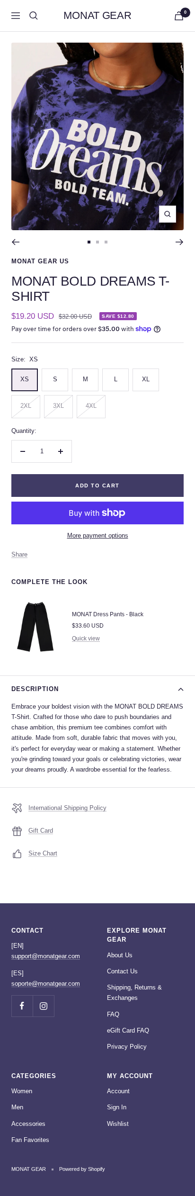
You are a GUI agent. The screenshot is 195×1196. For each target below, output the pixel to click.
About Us (120, 955)
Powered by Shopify (82, 1169)
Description (35, 688)
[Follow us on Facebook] (22, 1005)
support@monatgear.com (45, 956)
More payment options (97, 535)
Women (21, 1091)
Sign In (116, 1107)
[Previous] (15, 242)
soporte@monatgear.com (45, 983)
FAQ (113, 1014)
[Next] (180, 242)
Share (19, 554)
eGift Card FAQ (128, 1030)
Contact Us (122, 971)
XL (146, 379)
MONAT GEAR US (40, 261)
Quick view (86, 638)
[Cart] (179, 15)
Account (118, 1091)
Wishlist (118, 1123)
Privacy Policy (127, 1046)
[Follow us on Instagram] (43, 1005)
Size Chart (42, 853)
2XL (25, 405)
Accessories (28, 1123)
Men (17, 1107)
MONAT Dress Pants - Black (107, 614)
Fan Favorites (30, 1139)
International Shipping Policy (67, 807)
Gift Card (40, 830)
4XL (91, 405)
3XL (58, 405)
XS (24, 379)
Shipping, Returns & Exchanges (134, 992)
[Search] (33, 15)
